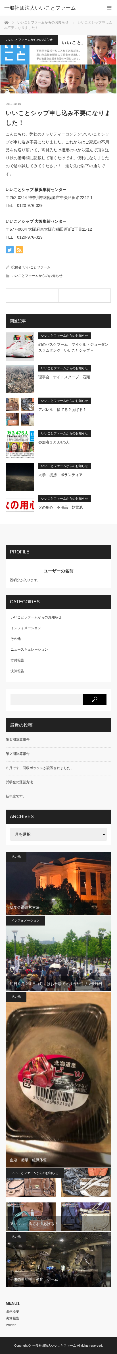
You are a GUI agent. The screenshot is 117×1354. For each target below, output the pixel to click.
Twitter (11, 1325)
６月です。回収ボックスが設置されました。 (40, 768)
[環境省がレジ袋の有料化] (32, 295)
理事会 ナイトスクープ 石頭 (64, 377)
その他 (16, 639)
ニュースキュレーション (29, 649)
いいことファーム (37, 267)
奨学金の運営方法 (19, 782)
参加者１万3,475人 (54, 442)
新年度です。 (16, 796)
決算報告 (17, 671)
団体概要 (12, 1311)
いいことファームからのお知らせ (29, 39)
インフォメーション (26, 628)
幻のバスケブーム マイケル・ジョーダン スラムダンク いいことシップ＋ (74, 347)
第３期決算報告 (18, 740)
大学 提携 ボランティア (60, 475)
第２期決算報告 (18, 754)
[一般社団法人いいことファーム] (50, 7)
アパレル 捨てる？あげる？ (62, 410)
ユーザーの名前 (59, 570)
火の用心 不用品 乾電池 (60, 507)
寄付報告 (17, 660)
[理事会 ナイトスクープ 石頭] (84, 295)
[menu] (109, 8)
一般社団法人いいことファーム (54, 1345)
